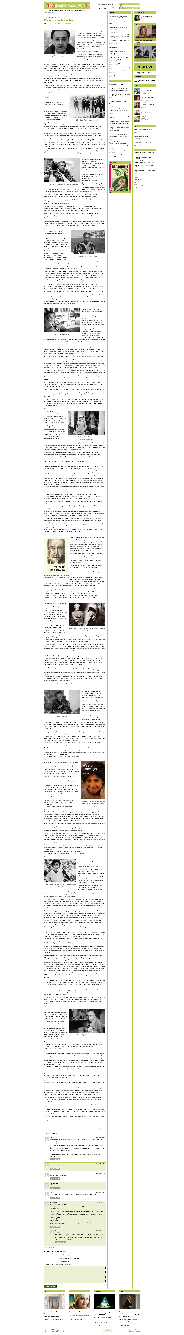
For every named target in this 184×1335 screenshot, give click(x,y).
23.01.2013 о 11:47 (100, 1231)
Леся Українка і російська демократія (147, 98)
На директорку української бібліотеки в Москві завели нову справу (118, 58)
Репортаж (98, 4)
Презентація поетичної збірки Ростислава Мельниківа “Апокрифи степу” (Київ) (119, 89)
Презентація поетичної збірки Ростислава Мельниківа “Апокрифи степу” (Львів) (119, 122)
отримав (84, 51)
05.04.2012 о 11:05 (100, 1164)
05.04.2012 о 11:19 (100, 1173)
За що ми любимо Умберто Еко (147, 105)
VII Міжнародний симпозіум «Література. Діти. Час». (119, 116)
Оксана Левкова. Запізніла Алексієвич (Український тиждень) (143, 130)
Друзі (105, 8)
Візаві (97, 2)
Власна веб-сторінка (64, 1261)
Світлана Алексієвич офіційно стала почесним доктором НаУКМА (118, 16)
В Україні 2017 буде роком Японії (117, 63)
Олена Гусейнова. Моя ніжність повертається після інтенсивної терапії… (143, 40)
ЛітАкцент (143, 88)
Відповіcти (55, 1159)
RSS (112, 8)
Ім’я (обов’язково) (64, 1255)
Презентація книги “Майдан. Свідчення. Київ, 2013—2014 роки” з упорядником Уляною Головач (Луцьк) (119, 110)
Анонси (98, 5)
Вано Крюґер (144, 109)
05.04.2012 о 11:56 (100, 1192)
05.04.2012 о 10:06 (100, 1137)
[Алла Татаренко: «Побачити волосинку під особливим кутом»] (129, 1309)
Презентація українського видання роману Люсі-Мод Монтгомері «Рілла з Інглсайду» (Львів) (119, 95)
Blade (64, 1251)
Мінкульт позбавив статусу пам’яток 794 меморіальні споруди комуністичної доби (119, 35)
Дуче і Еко (143, 111)
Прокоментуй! (55, 1321)
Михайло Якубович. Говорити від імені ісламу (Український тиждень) (143, 135)
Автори (96, 8)
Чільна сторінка (48, 12)
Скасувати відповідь (49, 1247)
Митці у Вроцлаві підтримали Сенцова (118, 75)
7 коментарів (68, 23)
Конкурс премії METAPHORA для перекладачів (117, 155)
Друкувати (103, 1127)
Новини (111, 4)
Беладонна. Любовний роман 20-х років (119, 191)
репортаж (138, 44)
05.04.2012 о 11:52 (100, 1183)
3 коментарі (79, 1319)
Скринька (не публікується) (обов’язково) (70, 1258)
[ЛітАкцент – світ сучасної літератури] (67, 5)
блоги (137, 85)
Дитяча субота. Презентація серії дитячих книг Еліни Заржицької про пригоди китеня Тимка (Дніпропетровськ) (119, 128)
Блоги (102, 4)
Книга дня (106, 4)
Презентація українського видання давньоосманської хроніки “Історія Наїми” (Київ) (119, 103)
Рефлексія (101, 2)
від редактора (139, 12)
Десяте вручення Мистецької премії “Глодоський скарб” (118, 52)
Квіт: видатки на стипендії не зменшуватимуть (116, 46)
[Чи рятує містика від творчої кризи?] (104, 1309)
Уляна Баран (144, 116)
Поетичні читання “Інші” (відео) (143, 59)
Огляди (106, 2)
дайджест (138, 126)
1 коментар (129, 1325)
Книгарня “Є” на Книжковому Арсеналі (119, 150)
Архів (108, 8)
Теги (143, 150)
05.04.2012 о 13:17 (100, 1202)
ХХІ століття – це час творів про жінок (53, 1319)
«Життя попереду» (97, 44)
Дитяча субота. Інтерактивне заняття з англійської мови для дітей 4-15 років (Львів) (118, 136)
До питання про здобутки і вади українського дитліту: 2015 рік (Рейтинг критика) (144, 142)
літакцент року (139, 76)
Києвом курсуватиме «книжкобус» (117, 71)
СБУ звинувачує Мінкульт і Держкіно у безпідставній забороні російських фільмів (119, 41)
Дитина (143, 118)
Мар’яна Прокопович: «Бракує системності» (146, 91)
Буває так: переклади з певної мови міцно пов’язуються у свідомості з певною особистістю (129, 1320)
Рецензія (110, 2)
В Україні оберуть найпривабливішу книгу (119, 67)
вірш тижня (138, 24)
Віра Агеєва (144, 95)
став (84, 33)
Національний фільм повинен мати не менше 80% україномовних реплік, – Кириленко (118, 29)
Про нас (101, 8)
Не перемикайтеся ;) (146, 16)
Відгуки (137, 150)
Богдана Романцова (146, 102)
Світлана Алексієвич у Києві (116, 84)
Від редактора (103, 5)
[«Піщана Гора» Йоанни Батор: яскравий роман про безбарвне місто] (54, 1309)
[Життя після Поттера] (79, 1309)
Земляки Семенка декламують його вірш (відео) (119, 22)
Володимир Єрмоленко (49, 17)
